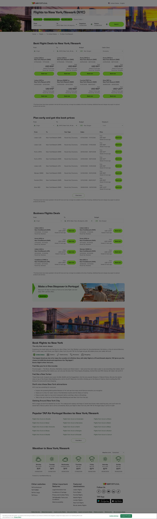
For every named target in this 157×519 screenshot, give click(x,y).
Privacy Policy (17, 517)
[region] (78, 516)
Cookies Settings (113, 516)
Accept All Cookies (126, 516)
